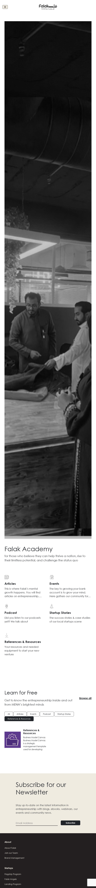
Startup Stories (64, 714)
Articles (20, 714)
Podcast (47, 714)
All (9, 714)
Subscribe (70, 823)
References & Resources (19, 719)
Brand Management (14, 858)
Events (33, 714)
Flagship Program (12, 874)
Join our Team (11, 853)
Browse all (85, 698)
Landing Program (12, 884)
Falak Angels (10, 879)
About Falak (10, 848)
